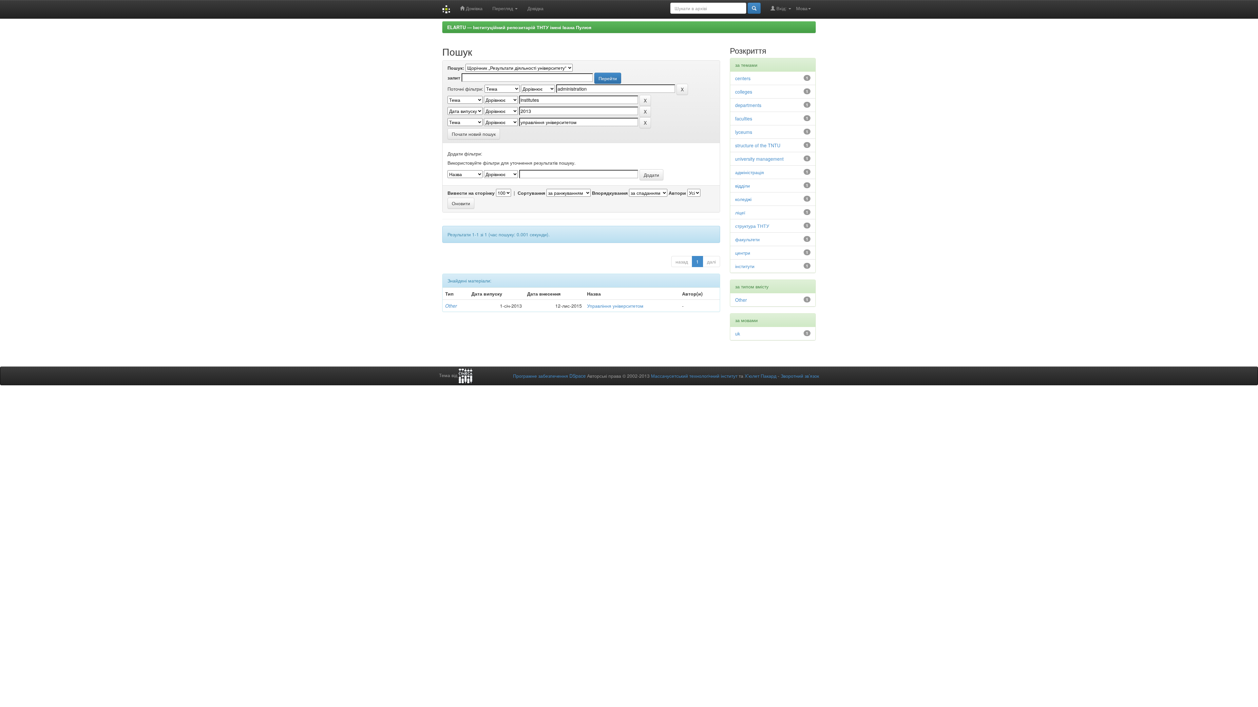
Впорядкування (610, 193)
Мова (802, 8)
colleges (743, 91)
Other (451, 305)
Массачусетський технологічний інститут (694, 375)
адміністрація (749, 172)
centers (743, 78)
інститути (744, 266)
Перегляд (503, 8)
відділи (742, 185)
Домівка (474, 8)
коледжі (743, 199)
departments (748, 105)
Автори (677, 193)
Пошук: (456, 67)
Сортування (531, 193)
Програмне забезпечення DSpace (549, 375)
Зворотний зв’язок (800, 375)
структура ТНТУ (752, 226)
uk (737, 333)
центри (742, 252)
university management (759, 158)
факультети (747, 239)
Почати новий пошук (474, 134)
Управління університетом (615, 305)
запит (454, 77)
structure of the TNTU (757, 145)
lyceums (743, 132)
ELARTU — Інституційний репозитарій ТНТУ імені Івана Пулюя (519, 27)
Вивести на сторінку (471, 193)
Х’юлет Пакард (760, 375)
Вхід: (781, 8)
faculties (743, 118)
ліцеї (740, 212)
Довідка (535, 8)
